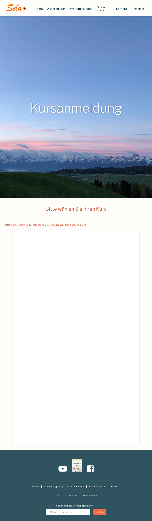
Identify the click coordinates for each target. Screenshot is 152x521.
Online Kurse (101, 9)
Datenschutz (90, 495)
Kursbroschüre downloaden (76, 474)
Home (38, 9)
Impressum (71, 495)
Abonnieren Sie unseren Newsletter (75, 505)
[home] (16, 8)
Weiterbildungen (81, 9)
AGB (57, 495)
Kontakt (121, 9)
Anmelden (138, 9)
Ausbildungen (56, 9)
